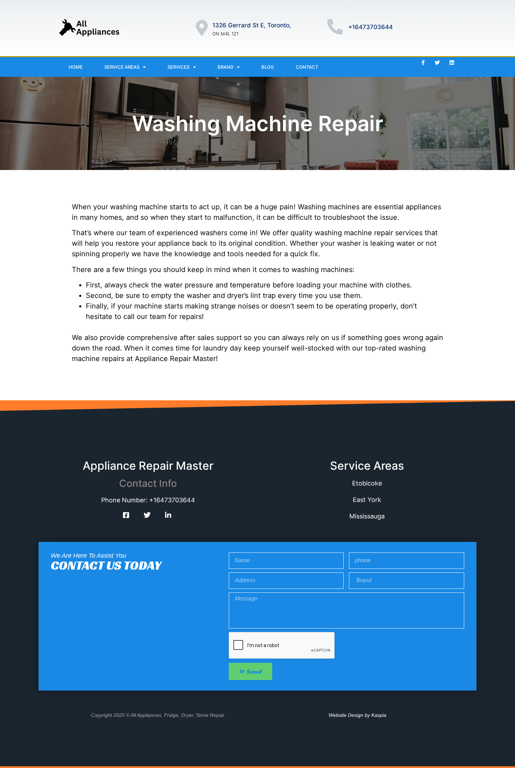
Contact (307, 67)
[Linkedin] (452, 62)
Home (76, 67)
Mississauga (367, 516)
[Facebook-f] (423, 62)
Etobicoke (367, 483)
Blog (267, 67)
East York (367, 499)
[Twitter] (437, 62)
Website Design (346, 715)
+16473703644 (370, 26)
